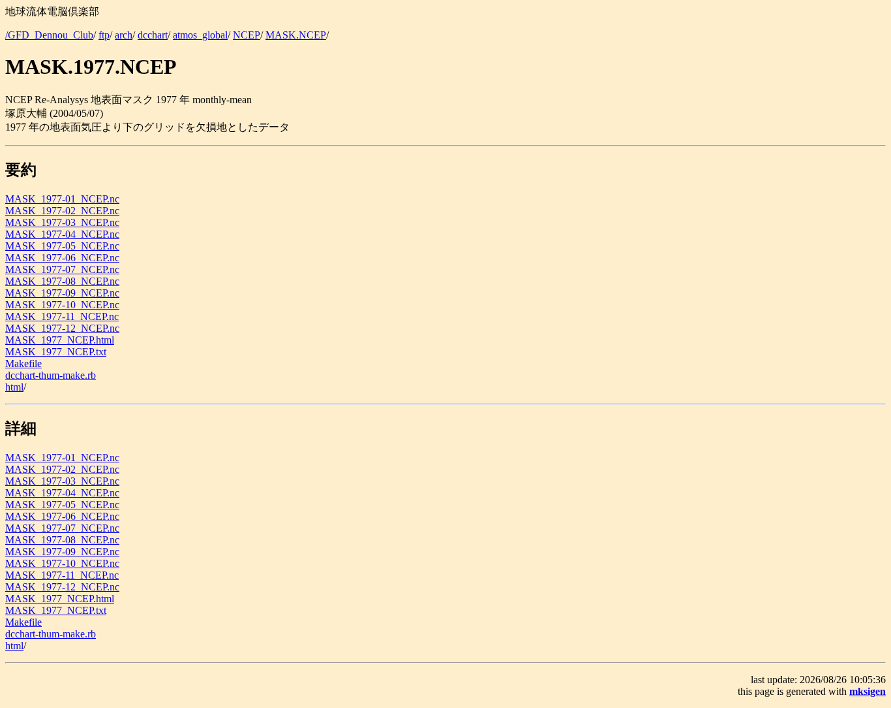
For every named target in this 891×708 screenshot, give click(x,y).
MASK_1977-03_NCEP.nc (62, 222)
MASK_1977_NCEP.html (59, 340)
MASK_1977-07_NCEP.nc (62, 269)
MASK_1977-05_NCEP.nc (62, 245)
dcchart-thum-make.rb (50, 375)
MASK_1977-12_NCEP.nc (62, 328)
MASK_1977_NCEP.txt (55, 351)
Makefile (23, 363)
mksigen (867, 691)
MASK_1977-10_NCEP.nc (62, 304)
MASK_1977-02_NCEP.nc (62, 210)
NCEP (246, 34)
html (14, 387)
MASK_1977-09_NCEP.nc (62, 292)
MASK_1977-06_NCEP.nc (62, 257)
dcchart (153, 34)
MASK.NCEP (295, 34)
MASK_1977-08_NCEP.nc (62, 281)
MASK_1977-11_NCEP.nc (62, 316)
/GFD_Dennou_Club (49, 34)
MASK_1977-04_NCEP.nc (62, 234)
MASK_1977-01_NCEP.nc (62, 198)
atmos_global (200, 34)
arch (123, 34)
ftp (104, 34)
